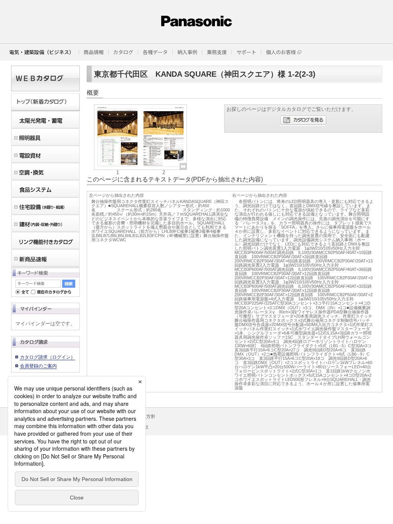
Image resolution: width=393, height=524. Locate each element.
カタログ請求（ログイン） (47, 357)
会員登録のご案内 (38, 366)
